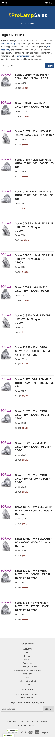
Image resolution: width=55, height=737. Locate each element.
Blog (27, 677)
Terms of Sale (24, 721)
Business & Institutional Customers (27, 670)
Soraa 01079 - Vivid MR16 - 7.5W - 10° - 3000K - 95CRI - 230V (33, 415)
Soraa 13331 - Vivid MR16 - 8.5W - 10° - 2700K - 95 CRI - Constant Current (33, 606)
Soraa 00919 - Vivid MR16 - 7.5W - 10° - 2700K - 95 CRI (32, 76)
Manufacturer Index (40, 721)
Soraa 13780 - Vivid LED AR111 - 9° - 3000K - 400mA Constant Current (34, 542)
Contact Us (27, 652)
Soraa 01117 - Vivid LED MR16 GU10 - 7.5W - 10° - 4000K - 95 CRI (34, 383)
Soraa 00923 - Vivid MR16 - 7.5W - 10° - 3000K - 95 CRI (32, 105)
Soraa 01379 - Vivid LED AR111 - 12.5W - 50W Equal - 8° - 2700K (34, 133)
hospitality (5, 50)
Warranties (27, 663)
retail (49, 46)
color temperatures (23, 56)
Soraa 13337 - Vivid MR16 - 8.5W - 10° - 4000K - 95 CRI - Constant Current (33, 574)
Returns (27, 659)
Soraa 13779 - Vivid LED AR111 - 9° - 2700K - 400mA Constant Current (34, 510)
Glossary (27, 684)
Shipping (28, 656)
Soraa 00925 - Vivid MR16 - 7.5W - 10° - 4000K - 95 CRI (32, 289)
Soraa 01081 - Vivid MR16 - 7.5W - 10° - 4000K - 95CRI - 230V (33, 447)
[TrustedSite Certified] (12, 731)
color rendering (8, 43)
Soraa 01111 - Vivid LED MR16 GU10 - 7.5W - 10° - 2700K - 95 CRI (34, 195)
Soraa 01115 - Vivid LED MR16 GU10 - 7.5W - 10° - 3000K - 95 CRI (34, 163)
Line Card (27, 674)
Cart (51, 3)
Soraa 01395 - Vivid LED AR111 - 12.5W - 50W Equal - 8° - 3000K (34, 319)
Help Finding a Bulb (27, 681)
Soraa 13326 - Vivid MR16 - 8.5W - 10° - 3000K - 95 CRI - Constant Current (33, 351)
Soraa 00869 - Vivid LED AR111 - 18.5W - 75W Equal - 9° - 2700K (34, 259)
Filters (50, 65)
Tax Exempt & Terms (27, 666)
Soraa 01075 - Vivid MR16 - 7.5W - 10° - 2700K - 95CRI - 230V (32, 478)
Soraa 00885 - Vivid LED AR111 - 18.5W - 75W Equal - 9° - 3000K (34, 227)
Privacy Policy (11, 721)
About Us (27, 649)
